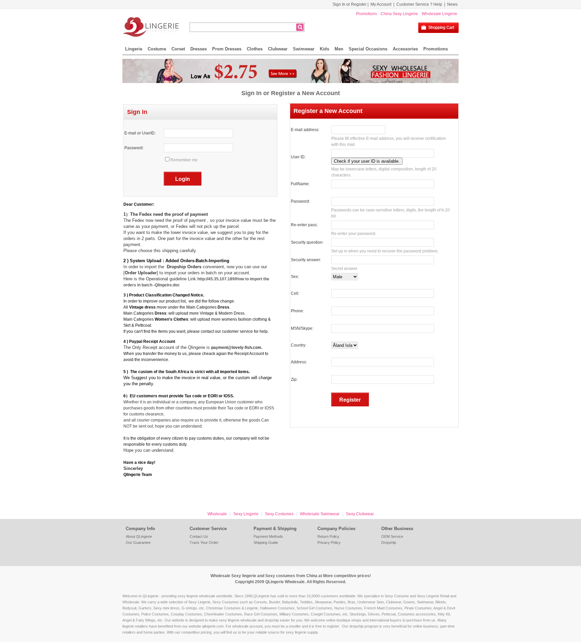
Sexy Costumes (279, 514)
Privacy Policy (329, 542)
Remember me (184, 160)
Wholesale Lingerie (439, 13)
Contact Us (199, 536)
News (452, 4)
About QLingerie (139, 536)
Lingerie (133, 48)
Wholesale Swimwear (320, 514)
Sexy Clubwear (360, 514)
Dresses (198, 48)
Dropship (388, 542)
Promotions (366, 13)
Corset (178, 48)
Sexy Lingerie (246, 514)
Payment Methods (268, 536)
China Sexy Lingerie (399, 13)
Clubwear (277, 48)
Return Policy (328, 536)
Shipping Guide (266, 542)
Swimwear (303, 48)
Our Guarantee (138, 542)
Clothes (255, 48)
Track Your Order (204, 542)
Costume (157, 48)
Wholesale (217, 514)
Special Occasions (368, 48)
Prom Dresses (226, 48)
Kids (324, 48)
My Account (381, 4)
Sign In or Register (349, 4)
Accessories (405, 48)
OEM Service (392, 536)
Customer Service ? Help (419, 4)
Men (339, 48)
